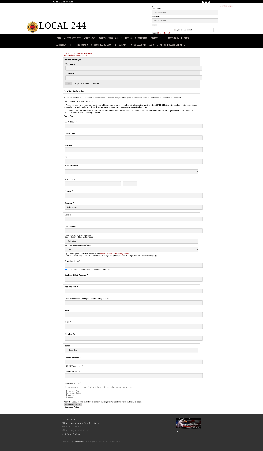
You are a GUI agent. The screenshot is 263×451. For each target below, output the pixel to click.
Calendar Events (157, 38)
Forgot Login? (164, 33)
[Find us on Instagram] (209, 2)
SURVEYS (123, 44)
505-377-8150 (67, 2)
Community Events (64, 44)
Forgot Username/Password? (86, 84)
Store (151, 44)
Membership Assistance (136, 38)
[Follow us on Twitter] (206, 2)
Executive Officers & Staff (110, 38)
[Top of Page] (177, 431)
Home (58, 38)
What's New (89, 38)
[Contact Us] (203, 2)
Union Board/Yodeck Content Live (172, 44)
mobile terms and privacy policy (114, 254)
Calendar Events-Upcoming (103, 44)
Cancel (155, 33)
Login (154, 25)
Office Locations (138, 44)
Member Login (226, 6)
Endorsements (82, 44)
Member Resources (72, 38)
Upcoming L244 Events (178, 38)
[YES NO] (131, 250)
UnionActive (79, 442)
